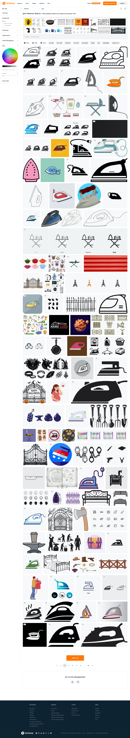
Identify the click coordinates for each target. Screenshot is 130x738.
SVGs (27, 43)
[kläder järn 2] (88, 196)
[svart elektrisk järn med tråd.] (93, 82)
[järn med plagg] (96, 107)
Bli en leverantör (76, 715)
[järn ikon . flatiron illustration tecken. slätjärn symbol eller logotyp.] (51, 129)
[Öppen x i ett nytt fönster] (48, 733)
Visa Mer (118, 30)
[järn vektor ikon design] (91, 478)
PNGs (35, 43)
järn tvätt (59, 43)
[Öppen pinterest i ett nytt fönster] (43, 733)
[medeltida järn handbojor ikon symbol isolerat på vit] (88, 454)
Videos (34, 3)
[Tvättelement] (65, 107)
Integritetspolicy (90, 733)
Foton (27, 3)
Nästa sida (75, 658)
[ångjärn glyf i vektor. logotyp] (72, 82)
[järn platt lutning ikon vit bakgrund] (32, 129)
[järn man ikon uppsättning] (36, 498)
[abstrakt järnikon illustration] (62, 587)
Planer (89, 3)
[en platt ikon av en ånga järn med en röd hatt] (60, 454)
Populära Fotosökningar (57, 717)
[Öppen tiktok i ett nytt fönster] (46, 733)
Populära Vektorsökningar (57, 715)
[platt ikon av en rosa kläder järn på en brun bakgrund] (77, 346)
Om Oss (74, 713)
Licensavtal (54, 708)
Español (97, 710)
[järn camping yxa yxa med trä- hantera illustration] (81, 519)
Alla (5, 21)
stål (99, 43)
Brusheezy (32, 708)
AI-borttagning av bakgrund (37, 724)
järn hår (51, 43)
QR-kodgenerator (34, 726)
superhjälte (106, 43)
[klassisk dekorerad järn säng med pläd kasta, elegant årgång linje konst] (57, 564)
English (97, 708)
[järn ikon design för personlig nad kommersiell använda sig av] (77, 170)
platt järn (67, 43)
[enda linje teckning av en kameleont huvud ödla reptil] (105, 218)
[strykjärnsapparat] (35, 519)
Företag (31, 715)
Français (97, 717)
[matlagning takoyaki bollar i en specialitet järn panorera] (68, 435)
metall (92, 43)
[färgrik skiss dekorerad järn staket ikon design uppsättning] (101, 435)
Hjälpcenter (74, 708)
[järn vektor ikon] (81, 148)
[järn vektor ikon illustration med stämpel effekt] (118, 107)
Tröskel (4, 73)
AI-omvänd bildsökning (35, 721)
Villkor (83, 733)
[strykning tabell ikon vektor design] (74, 263)
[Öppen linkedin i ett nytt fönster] (41, 733)
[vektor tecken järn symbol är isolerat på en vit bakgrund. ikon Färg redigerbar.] (88, 587)
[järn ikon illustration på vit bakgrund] (111, 368)
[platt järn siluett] (99, 392)
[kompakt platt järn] (110, 148)
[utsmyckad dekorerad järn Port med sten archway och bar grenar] (60, 519)
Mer (49, 3)
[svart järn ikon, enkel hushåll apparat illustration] (59, 612)
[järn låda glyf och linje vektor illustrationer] (109, 170)
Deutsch (97, 715)
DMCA (52, 710)
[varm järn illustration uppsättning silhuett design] (53, 304)
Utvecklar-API (33, 719)
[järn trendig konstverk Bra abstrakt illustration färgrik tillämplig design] (60, 148)
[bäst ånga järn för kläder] (112, 612)
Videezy (31, 713)
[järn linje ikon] (113, 57)
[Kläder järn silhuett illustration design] (41, 82)
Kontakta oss (75, 710)
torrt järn (76, 43)
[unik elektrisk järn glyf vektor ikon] (35, 635)
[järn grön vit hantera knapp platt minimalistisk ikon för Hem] (32, 564)
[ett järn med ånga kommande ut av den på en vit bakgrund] (33, 612)
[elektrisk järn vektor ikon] (115, 82)
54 (88, 665)
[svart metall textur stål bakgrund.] (109, 129)
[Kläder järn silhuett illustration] (36, 148)
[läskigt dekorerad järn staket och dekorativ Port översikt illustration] (73, 498)
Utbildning (32, 717)
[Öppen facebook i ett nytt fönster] (36, 733)
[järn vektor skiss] (35, 107)
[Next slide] (125, 43)
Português (97, 713)
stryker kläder (116, 43)
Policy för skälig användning (101, 733)
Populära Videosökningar (57, 719)
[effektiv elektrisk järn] (87, 57)
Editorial (41, 3)
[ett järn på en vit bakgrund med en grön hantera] (77, 416)
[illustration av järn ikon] (82, 368)
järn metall (85, 43)
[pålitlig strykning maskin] (86, 612)
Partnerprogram (55, 713)
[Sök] (121, 9)
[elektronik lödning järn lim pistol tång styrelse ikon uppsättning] (116, 454)
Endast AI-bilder (8, 23)
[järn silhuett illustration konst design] (58, 57)
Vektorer (19, 3)
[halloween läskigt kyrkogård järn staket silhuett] (81, 304)
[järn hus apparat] (57, 498)
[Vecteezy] (8, 3)
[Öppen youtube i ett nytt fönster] (51, 733)
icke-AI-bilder (7, 25)
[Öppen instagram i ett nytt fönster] (38, 733)
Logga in (122, 3)
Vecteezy (32, 710)
